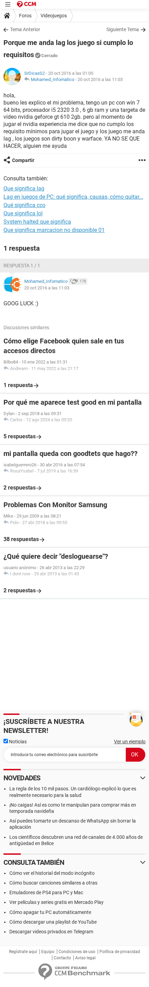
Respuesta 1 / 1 (21, 265)
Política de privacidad (119, 951)
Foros (25, 15)
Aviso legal (85, 957)
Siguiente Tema (122, 29)
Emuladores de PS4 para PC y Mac (46, 892)
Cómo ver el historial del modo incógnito (52, 873)
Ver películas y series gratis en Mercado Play (56, 902)
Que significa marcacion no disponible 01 (54, 230)
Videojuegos (54, 15)
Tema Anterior (25, 29)
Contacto (62, 957)
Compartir (23, 160)
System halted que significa (37, 221)
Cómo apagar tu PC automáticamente (50, 912)
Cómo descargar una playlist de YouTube (53, 922)
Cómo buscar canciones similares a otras (53, 883)
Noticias (17, 741)
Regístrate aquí (23, 951)
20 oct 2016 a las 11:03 (100, 79)
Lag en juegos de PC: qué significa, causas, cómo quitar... (73, 197)
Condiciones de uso (77, 951)
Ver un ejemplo (130, 741)
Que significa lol (23, 213)
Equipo (47, 951)
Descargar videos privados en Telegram (51, 931)
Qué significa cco (24, 205)
